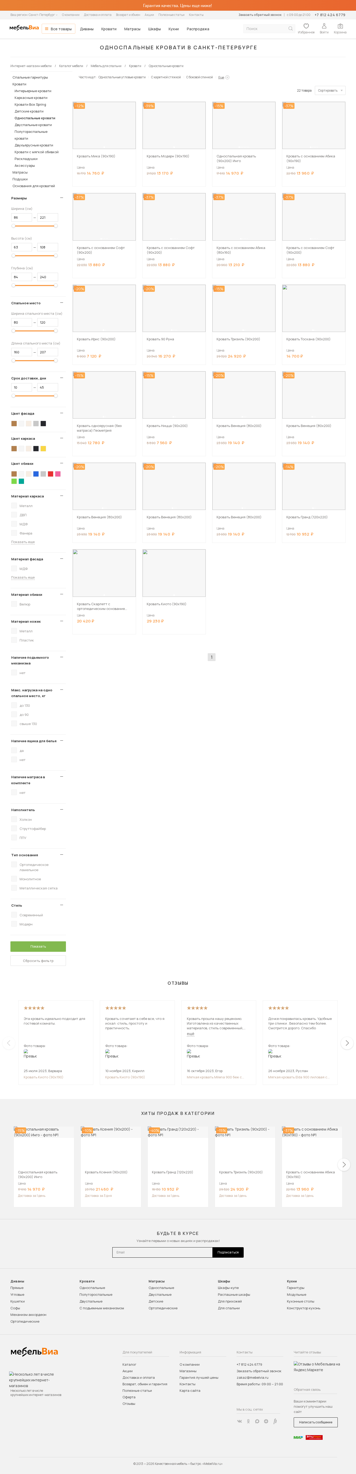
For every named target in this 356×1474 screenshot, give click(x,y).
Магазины (188, 1371)
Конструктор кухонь (303, 1308)
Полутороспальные (95, 1294)
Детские (156, 1301)
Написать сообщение (315, 1422)
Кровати (108, 28)
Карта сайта (190, 1390)
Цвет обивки (22, 463)
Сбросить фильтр (38, 960)
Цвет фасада (22, 413)
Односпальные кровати (35, 118)
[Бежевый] (29, 423)
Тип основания (24, 855)
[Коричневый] (14, 423)
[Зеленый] (14, 481)
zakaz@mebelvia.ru (252, 1377)
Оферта (129, 1397)
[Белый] (21, 423)
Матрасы (132, 28)
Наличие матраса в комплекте (28, 780)
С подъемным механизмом (101, 1308)
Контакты (196, 15)
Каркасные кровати (31, 97)
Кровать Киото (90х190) (44, 1077)
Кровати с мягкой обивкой (37, 152)
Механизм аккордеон (28, 1314)
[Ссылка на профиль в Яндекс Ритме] (275, 1421)
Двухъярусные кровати (34, 145)
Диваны (87, 28)
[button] (104, 147)
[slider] (13, 226)
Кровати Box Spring (30, 104)
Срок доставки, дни (28, 378)
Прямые (16, 1287)
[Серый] (36, 423)
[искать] (290, 28)
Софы (15, 1308)
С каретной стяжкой (166, 77)
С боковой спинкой (199, 77)
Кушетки (17, 1301)
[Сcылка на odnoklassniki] (248, 1421)
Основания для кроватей (34, 185)
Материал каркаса (27, 496)
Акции (149, 15)
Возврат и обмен (128, 15)
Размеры (19, 198)
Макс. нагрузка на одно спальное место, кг (31, 693)
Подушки (20, 179)
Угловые (17, 1294)
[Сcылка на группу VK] (239, 1421)
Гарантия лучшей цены (199, 1377)
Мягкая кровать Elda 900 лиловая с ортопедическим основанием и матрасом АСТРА (297, 1077)
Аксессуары (25, 165)
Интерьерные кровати (33, 90)
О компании (70, 15)
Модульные (296, 1294)
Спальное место (26, 303)
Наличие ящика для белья (34, 741)
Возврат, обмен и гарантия (144, 1384)
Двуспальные (90, 1301)
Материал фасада (27, 559)
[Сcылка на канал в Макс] (257, 1421)
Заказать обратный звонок (259, 15)
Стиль (16, 905)
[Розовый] (58, 474)
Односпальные (92, 1287)
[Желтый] (43, 448)
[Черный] (43, 423)
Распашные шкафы (234, 1294)
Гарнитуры (295, 1287)
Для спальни (229, 1308)
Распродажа (198, 28)
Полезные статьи (171, 15)
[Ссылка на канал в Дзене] (266, 1421)
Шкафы (154, 28)
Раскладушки (26, 158)
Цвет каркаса (23, 438)
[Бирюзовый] (21, 481)
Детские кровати (29, 111)
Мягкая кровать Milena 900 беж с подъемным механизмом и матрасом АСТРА (217, 1077)
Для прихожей (230, 1301)
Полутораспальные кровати (31, 135)
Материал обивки (26, 594)
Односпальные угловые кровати (122, 77)
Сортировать (327, 90)
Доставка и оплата (98, 15)
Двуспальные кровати (33, 124)
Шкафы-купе (228, 1287)
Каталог (129, 1364)
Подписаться (228, 1252)
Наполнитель (23, 809)
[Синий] (36, 474)
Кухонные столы (300, 1301)
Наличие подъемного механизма (30, 660)
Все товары (61, 28)
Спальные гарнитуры (30, 77)
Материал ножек (26, 621)
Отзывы (128, 1403)
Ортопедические (24, 1321)
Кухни (174, 28)
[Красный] (50, 474)
